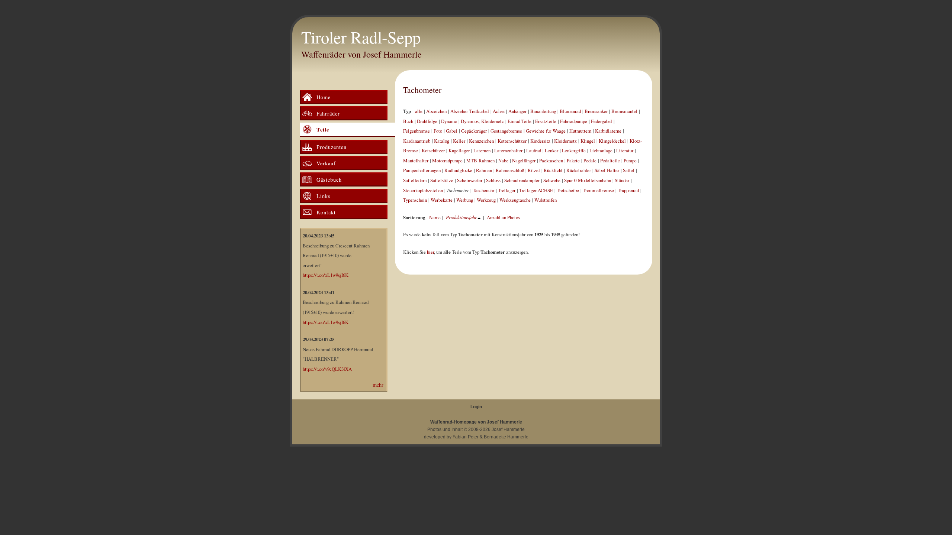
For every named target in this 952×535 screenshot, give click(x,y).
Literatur (624, 150)
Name (435, 217)
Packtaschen (551, 160)
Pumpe (630, 160)
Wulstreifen (545, 200)
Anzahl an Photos (503, 217)
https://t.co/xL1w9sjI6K (325, 275)
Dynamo (449, 121)
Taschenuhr (483, 190)
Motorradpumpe (447, 160)
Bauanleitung (543, 111)
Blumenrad (570, 111)
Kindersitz (540, 140)
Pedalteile (610, 160)
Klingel (587, 140)
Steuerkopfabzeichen (423, 190)
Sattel (628, 170)
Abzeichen (436, 111)
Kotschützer (433, 150)
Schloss (493, 180)
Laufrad (533, 150)
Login (476, 406)
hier (430, 252)
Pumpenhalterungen (422, 170)
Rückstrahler (578, 170)
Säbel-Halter (607, 170)
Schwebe (551, 180)
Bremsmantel (624, 111)
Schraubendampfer (522, 180)
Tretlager (506, 190)
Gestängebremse (506, 130)
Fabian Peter (466, 437)
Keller (459, 140)
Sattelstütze (441, 180)
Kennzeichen (481, 140)
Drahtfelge (427, 121)
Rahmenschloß (510, 170)
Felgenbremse (416, 130)
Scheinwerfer (469, 180)
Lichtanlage (600, 150)
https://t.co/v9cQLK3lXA (327, 369)
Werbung (464, 200)
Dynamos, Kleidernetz (482, 121)
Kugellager (459, 150)
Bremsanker (596, 111)
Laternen (482, 150)
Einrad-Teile (519, 121)
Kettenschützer (512, 140)
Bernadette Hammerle (506, 437)
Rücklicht (553, 170)
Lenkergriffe (574, 150)
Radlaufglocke (458, 170)
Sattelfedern (415, 180)
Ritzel (534, 170)
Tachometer (422, 89)
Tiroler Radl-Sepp (361, 37)
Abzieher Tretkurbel (469, 111)
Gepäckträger (474, 130)
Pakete (573, 160)
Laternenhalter (508, 150)
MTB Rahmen (480, 160)
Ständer (622, 180)
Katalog (441, 140)
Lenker (551, 150)
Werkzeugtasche (515, 200)
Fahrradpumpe (573, 121)
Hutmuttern (580, 130)
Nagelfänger (524, 160)
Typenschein (415, 200)
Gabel (451, 130)
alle (418, 111)
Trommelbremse (598, 190)
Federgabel (601, 121)
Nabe (503, 160)
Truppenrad (628, 190)
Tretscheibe (568, 190)
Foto (438, 130)
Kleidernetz (565, 140)
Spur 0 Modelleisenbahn (587, 180)
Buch (408, 121)
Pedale (589, 160)
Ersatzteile (545, 121)
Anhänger (517, 111)
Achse (499, 111)
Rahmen (484, 170)
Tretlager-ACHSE (536, 190)
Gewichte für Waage (546, 130)
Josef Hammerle (508, 429)
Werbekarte (442, 200)
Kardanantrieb (416, 140)
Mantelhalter (415, 160)
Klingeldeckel (612, 140)
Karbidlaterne (608, 130)
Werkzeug (486, 200)
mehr (378, 384)
